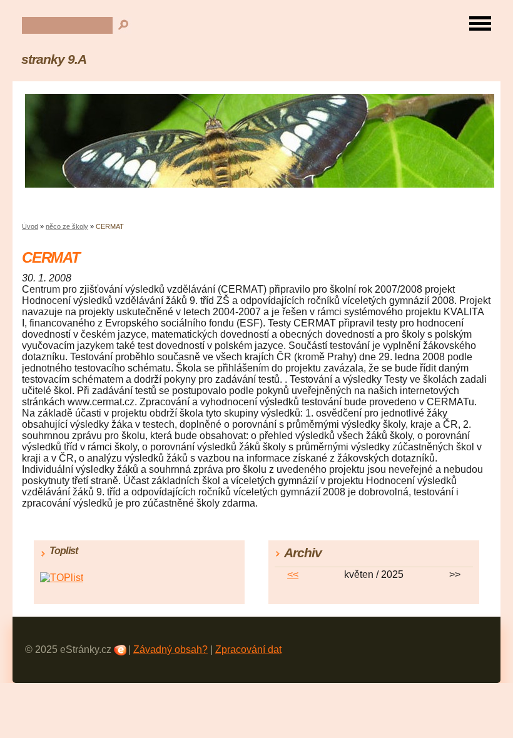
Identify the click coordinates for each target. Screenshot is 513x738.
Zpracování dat (248, 649)
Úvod (30, 226)
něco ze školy (67, 226)
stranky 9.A (53, 59)
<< (292, 574)
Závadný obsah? (170, 649)
